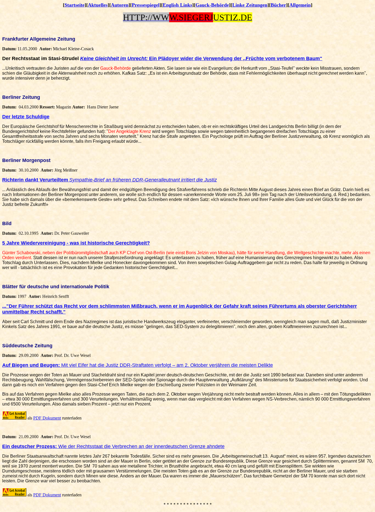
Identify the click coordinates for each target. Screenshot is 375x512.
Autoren (119, 5)
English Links (177, 5)
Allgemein (300, 5)
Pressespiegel (145, 5)
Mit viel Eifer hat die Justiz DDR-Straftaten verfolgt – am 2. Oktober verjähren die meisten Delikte (167, 365)
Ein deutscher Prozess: (29, 446)
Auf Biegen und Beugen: (31, 365)
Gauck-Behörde (212, 5)
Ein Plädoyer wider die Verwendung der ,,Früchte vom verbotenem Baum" (201, 58)
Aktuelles (98, 5)
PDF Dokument (47, 418)
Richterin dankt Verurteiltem (35, 180)
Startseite (75, 5)
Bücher (278, 5)
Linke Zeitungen (249, 5)
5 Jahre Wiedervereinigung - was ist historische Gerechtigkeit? (76, 243)
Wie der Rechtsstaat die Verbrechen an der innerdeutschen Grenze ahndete (141, 446)
